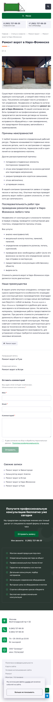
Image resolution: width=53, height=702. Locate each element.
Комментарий (8, 415)
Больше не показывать (24, 692)
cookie (27, 682)
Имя (4, 393)
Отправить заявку (26, 534)
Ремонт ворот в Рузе (15, 486)
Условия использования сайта (18, 670)
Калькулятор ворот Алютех (18, 474)
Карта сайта (10, 666)
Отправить (10, 450)
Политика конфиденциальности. (25, 443)
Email (5, 404)
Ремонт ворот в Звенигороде (19, 470)
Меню (28, 16)
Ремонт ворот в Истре (16, 478)
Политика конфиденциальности (19, 663)
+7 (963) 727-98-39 (37, 23)
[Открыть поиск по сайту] (48, 7)
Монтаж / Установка (14, 677)
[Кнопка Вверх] (47, 690)
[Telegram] (47, 695)
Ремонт (8, 673)
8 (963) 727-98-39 (11, 23)
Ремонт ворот (11, 343)
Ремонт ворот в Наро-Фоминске (20, 482)
